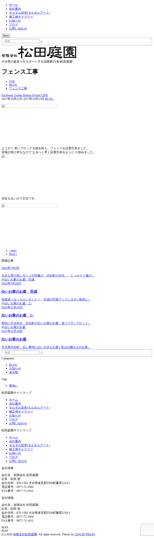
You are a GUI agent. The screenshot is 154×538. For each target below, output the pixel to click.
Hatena (27, 95)
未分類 (13, 372)
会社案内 (15, 8)
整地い (13, 385)
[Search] (41, 42)
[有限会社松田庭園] (39, 58)
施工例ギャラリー (21, 16)
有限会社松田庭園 (25, 534)
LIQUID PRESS (85, 534)
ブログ (13, 24)
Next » (13, 254)
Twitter (17, 95)
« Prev (13, 250)
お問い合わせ (18, 28)
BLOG (49, 98)
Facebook (7, 95)
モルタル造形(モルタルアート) (29, 12)
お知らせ (15, 20)
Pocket (36, 95)
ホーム (13, 4)
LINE (44, 95)
